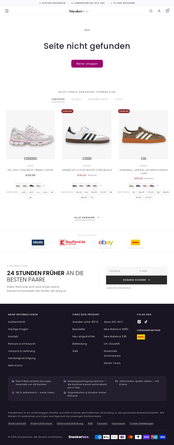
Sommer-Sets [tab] (98, 99)
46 (30, 197)
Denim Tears (112, 363)
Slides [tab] (76, 99)
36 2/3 (94, 192)
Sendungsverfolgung (22, 358)
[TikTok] (146, 322)
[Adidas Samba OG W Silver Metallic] (81, 186)
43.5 (31, 192)
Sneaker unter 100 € (85, 322)
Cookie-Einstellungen (141, 423)
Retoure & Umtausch (22, 343)
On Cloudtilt (112, 343)
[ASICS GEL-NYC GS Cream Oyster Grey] (38, 186)
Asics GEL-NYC (113, 322)
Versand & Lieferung (21, 351)
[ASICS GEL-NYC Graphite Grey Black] (32, 186)
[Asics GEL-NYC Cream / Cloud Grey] (25, 186)
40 (91, 197)
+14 (100, 186)
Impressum (118, 423)
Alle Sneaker (84, 217)
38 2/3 (84, 197)
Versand (102, 423)
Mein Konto (15, 365)
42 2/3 (148, 197)
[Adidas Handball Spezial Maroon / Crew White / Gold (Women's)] (152, 186)
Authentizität (16, 322)
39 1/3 (138, 197)
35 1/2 (79, 192)
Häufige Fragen (18, 329)
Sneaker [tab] (58, 99)
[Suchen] (151, 11)
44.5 (45, 192)
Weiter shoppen (87, 63)
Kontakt (13, 336)
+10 (44, 186)
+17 (157, 186)
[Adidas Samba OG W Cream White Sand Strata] (95, 186)
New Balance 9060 (116, 329)
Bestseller (79, 329)
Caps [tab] (118, 99)
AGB (90, 423)
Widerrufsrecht (17, 423)
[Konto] (159, 11)
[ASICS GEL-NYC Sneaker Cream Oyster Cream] (18, 186)
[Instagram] (139, 322)
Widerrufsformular (41, 423)
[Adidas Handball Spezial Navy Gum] (138, 186)
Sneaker (79, 11)
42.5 (24, 192)
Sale (75, 351)
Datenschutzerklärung (70, 423)
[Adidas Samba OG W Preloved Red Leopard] (75, 186)
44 (38, 192)
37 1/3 (103, 192)
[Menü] (7, 11)
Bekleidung (80, 343)
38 (111, 192)
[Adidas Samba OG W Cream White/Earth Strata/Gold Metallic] (88, 186)
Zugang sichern (134, 279)
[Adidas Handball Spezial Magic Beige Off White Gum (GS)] (131, 186)
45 (52, 192)
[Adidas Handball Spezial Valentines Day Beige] (145, 186)
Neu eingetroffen (84, 336)
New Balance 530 (115, 336)
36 (86, 192)
